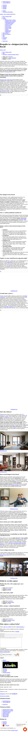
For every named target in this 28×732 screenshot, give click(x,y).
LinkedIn (4, 8)
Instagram (5, 6)
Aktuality (9, 589)
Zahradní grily (8, 30)
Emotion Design (14, 730)
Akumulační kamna (9, 23)
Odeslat (2, 657)
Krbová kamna (8, 27)
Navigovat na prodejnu (4, 696)
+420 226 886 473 (6, 2)
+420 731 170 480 (7, 626)
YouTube (4, 7)
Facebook (5, 5)
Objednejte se (3, 693)
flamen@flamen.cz (6, 1)
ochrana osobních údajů (5, 651)
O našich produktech (11, 57)
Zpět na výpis (3, 49)
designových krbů (5, 91)
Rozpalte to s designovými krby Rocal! (11, 54)
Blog (4, 35)
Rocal (7, 71)
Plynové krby (8, 25)
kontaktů (17, 631)
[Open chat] (25, 729)
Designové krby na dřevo (10, 20)
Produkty (4, 18)
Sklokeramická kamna (9, 22)
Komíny (7, 29)
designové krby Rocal (4, 554)
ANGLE (2, 415)
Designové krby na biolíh (10, 21)
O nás (4, 17)
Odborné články (10, 602)
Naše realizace (6, 32)
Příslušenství (7, 31)
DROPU (7, 416)
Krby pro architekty (7, 34)
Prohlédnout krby (14, 578)
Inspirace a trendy (11, 620)
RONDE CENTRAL (9, 306)
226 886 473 (14, 693)
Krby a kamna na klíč (7, 16)
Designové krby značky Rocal (6, 79)
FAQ (4, 36)
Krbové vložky (8, 28)
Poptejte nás (5, 41)
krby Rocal (23, 218)
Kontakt (4, 38)
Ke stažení (5, 37)
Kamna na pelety (8, 24)
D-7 (22, 414)
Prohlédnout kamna (14, 508)
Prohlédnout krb (14, 290)
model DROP (10, 262)
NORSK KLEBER (15, 485)
